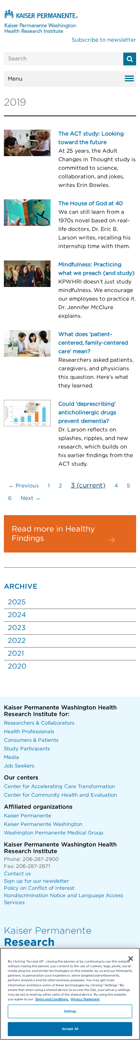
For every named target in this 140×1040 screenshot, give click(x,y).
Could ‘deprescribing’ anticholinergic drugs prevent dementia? (87, 412)
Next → (30, 498)
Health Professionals (29, 731)
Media (11, 757)
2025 (17, 602)
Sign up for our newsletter (36, 881)
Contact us (17, 873)
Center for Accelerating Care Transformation (59, 786)
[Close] (130, 958)
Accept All (70, 1029)
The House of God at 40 (90, 203)
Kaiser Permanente (27, 815)
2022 (17, 640)
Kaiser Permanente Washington (43, 824)
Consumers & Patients (31, 740)
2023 (17, 628)
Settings (70, 1011)
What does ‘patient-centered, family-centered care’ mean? (93, 343)
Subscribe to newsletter (104, 40)
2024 (17, 615)
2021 (16, 653)
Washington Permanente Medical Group (53, 833)
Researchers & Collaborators (39, 723)
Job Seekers (19, 766)
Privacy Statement (85, 999)
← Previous (24, 486)
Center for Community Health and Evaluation (60, 795)
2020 (17, 666)
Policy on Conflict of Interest (39, 888)
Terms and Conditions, (52, 999)
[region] (70, 994)
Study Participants (27, 748)
